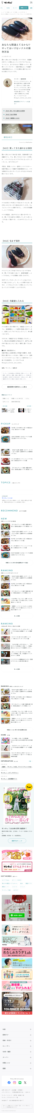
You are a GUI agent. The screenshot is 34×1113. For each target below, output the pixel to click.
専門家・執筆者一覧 (19, 1095)
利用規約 (20, 1090)
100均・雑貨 (6, 1052)
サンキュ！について (7, 1095)
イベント (22, 887)
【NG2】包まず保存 (11, 114)
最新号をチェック (17, 841)
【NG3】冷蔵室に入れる (12, 118)
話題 (31, 8)
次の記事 (29, 406)
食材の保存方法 (16, 401)
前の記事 (5, 406)
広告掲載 (14, 1090)
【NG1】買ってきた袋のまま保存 (15, 111)
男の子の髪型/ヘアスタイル (9, 883)
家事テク (5, 1035)
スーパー (15, 8)
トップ (2, 12)
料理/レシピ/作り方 (20, 12)
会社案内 (4, 1100)
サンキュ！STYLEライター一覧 (10, 1097)
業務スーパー (5, 887)
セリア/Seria (5, 880)
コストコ (14, 887)
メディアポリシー (6, 1092)
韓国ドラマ (29, 883)
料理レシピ (24, 8)
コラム (27, 398)
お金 (4, 1029)
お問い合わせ (5, 1090)
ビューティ (6, 1046)
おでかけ (16, 890)
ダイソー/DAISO (16, 880)
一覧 (30, 761)
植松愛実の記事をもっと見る (17, 387)
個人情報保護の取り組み (15, 1100)
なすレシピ (6, 401)
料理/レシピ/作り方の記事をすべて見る (17, 563)
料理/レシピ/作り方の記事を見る (17, 730)
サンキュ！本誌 (6, 890)
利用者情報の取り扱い (18, 1092)
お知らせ (27, 1092)
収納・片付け (7, 1040)
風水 (21, 883)
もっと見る (17, 616)
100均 (8, 8)
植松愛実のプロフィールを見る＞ (22, 103)
